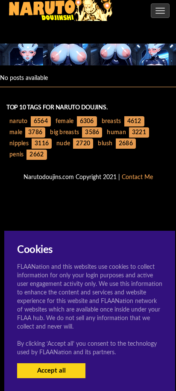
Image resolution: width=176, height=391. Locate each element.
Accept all (51, 370)
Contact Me (137, 177)
